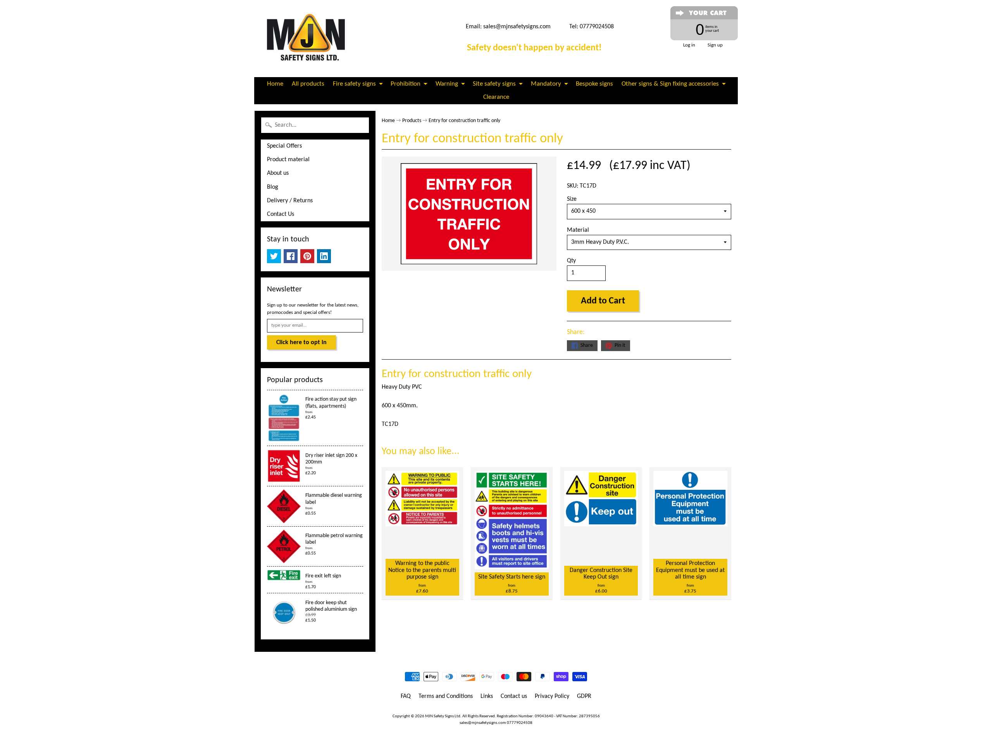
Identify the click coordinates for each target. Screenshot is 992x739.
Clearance (496, 97)
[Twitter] (274, 256)
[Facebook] (291, 256)
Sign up (715, 45)
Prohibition (405, 84)
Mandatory (546, 84)
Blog (272, 187)
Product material (288, 160)
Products (411, 120)
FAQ (406, 696)
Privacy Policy (552, 696)
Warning (447, 84)
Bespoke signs (594, 84)
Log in (689, 45)
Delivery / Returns (290, 201)
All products (308, 84)
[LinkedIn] (324, 256)
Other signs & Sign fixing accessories (670, 84)
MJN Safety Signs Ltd (442, 716)
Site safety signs (494, 84)
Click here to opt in (301, 342)
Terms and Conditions (445, 696)
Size (572, 199)
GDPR (584, 696)
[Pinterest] (307, 256)
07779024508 (519, 723)
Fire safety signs (354, 84)
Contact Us (280, 214)
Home (275, 84)
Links (486, 696)
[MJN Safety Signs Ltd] (308, 38)
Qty (571, 261)
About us (278, 173)
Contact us (514, 696)
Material (578, 230)
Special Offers (284, 146)
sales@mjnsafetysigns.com (517, 27)
